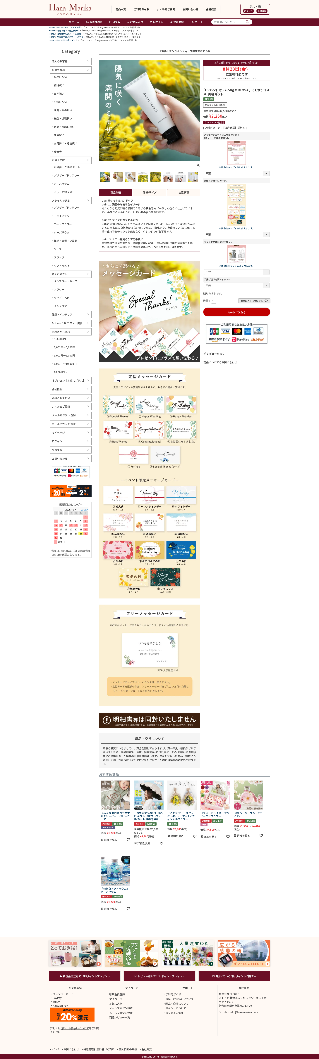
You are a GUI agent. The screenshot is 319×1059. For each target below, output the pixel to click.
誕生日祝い (74, 30)
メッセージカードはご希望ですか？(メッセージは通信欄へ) (221, 136)
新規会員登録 (117, 994)
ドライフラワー (63, 216)
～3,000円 (77, 33)
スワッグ (59, 257)
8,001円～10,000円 (65, 364)
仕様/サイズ (150, 192)
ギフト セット (62, 265)
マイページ (58, 432)
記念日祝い (60, 102)
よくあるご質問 (166, 9)
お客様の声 (96, 22)
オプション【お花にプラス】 (68, 380)
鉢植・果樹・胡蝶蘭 (65, 241)
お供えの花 (58, 160)
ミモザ (80, 36)
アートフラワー (63, 224)
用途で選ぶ (62, 30)
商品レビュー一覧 (119, 1017)
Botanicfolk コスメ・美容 (69, 27)
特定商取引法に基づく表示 (98, 1049)
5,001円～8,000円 (64, 355)
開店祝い (59, 135)
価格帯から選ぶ (64, 33)
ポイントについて (175, 1008)
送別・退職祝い (63, 118)
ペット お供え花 (63, 192)
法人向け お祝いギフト (67, 40)
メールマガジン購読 (121, 1008)
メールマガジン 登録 (64, 415)
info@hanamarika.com (244, 1012)
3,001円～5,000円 (64, 347)
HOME (52, 27)
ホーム (76, 22)
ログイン (248, 11)
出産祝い (59, 93)
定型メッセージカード (216, 180)
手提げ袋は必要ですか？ (217, 279)
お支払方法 (75, 988)
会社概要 (211, 9)
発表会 (58, 151)
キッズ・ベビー (63, 298)
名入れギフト (59, 274)
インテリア (60, 306)
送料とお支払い (61, 398)
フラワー (59, 289)
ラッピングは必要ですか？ (218, 241)
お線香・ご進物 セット (67, 167)
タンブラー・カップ (65, 281)
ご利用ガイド (141, 9)
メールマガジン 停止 (64, 424)
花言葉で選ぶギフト (66, 36)
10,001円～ (60, 372)
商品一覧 (121, 9)
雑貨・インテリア (62, 314)
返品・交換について (177, 1003)
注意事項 (184, 192)
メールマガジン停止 (121, 1013)
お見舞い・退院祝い (65, 143)
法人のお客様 (59, 61)
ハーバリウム (61, 184)
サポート (188, 988)
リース (57, 249)
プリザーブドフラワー (67, 175)
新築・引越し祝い (64, 127)
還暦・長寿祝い (63, 110)
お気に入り (136, 22)
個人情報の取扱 (128, 1049)
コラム (116, 22)
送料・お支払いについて (75, 1028)
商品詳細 (115, 192)
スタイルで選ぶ (61, 200)
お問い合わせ (190, 9)
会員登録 (262, 11)
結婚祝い (59, 85)
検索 (247, 22)
